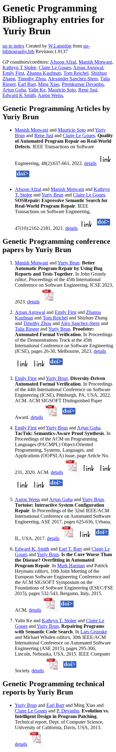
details (90, 163)
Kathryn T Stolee (19, 67)
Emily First (13, 73)
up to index (13, 46)
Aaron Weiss (50, 95)
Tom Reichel (75, 73)
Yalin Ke (36, 89)
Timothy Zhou (32, 78)
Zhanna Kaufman (44, 73)
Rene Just (87, 89)
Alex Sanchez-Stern (80, 323)
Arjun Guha (14, 89)
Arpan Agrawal (88, 67)
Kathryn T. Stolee (59, 620)
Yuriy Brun (52, 194)
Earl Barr (27, 84)
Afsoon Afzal (63, 62)
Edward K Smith (19, 95)
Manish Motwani (95, 62)
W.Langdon (59, 46)
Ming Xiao (48, 84)
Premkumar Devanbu (83, 84)
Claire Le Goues (55, 67)
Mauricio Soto (62, 89)
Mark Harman (71, 565)
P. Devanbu (68, 710)
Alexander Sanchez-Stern (73, 78)
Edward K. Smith (32, 548)
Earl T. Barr (70, 548)
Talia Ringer (27, 329)
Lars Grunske (93, 631)
